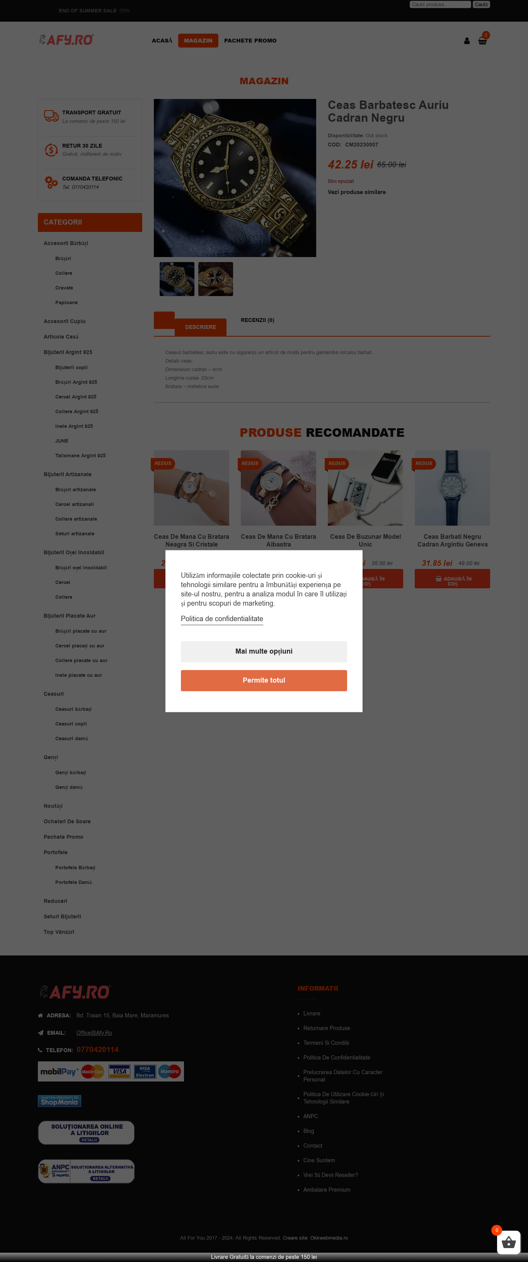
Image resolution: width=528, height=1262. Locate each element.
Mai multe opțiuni (264, 651)
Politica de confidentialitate (222, 618)
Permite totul (264, 680)
